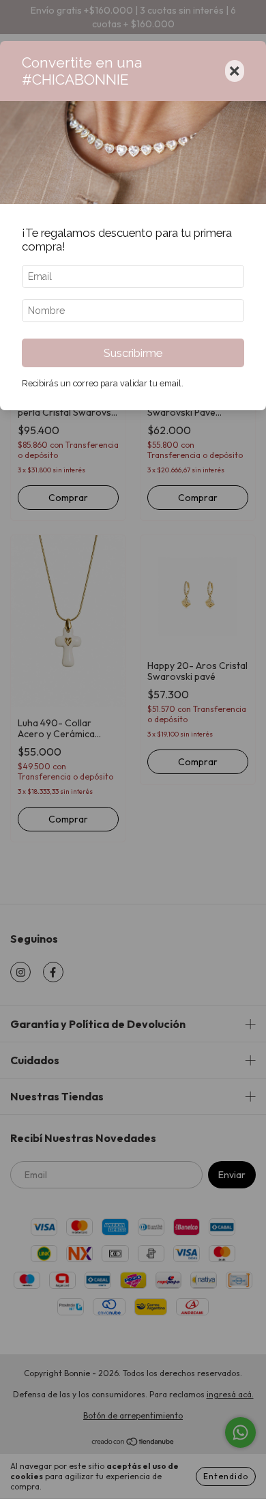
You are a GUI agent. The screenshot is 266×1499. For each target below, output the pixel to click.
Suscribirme (133, 353)
